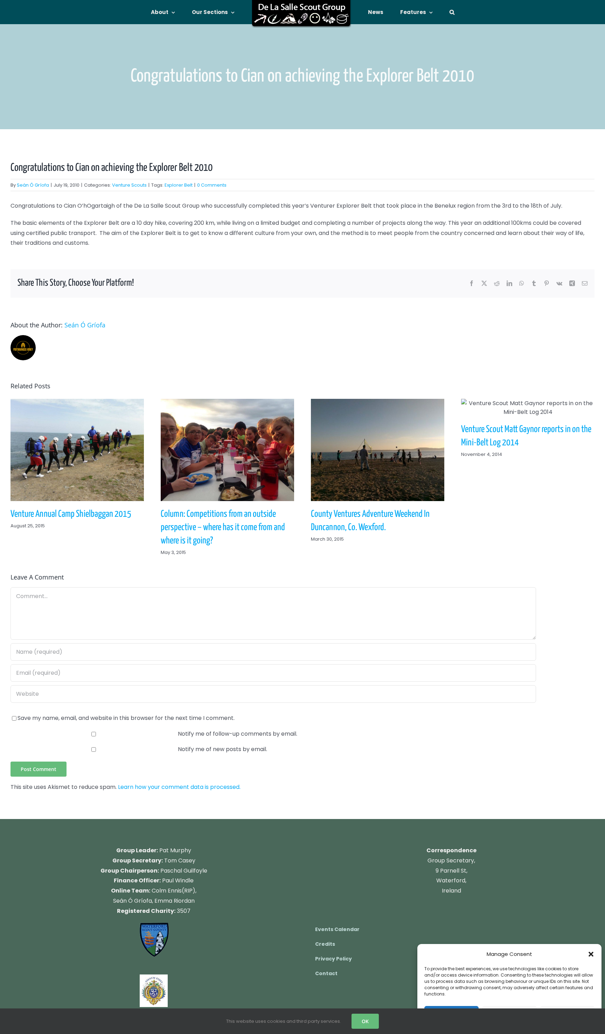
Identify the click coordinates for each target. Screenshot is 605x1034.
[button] (590, 954)
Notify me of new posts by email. (222, 749)
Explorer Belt (179, 185)
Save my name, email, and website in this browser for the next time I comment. (126, 718)
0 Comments (212, 185)
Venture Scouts (129, 185)
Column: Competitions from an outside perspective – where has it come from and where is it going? (227, 450)
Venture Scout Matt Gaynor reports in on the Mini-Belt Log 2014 (527, 407)
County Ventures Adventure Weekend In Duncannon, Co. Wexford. (377, 450)
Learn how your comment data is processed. (179, 787)
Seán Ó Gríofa (33, 185)
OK (365, 1021)
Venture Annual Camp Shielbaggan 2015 (77, 450)
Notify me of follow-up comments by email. (237, 734)
